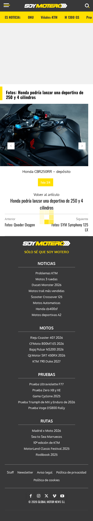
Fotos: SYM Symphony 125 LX (70, 227)
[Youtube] (62, 496)
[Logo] (45, 6)
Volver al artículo (46, 195)
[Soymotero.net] (46, 243)
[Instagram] (38, 496)
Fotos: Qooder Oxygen (20, 225)
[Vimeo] (54, 496)
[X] (46, 496)
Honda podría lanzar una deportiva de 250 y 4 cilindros (46, 204)
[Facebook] (31, 496)
